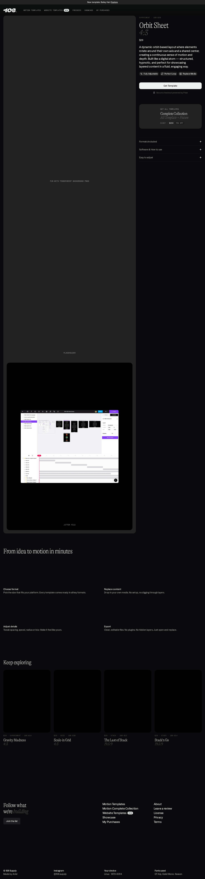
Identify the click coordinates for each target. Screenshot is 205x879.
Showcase (108, 817)
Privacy (158, 817)
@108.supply (60, 874)
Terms (157, 822)
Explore (114, 2)
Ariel (15, 874)
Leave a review (163, 808)
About (158, 804)
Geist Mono (168, 874)
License (159, 813)
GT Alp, (158, 874)
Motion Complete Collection (120, 808)
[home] (10, 10)
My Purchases (111, 822)
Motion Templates (113, 804)
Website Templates (114, 813)
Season (178, 874)
